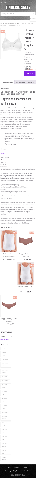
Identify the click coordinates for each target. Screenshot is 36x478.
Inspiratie (17, 467)
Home (2, 23)
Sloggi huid (4, 400)
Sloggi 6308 (4, 386)
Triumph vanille (4, 445)
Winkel (7, 23)
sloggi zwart (4, 418)
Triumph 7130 (4, 424)
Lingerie (2, 336)
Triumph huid (4, 431)
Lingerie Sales (18, 7)
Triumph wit (4, 452)
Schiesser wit (5, 365)
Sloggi (4, 377)
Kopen (30, 74)
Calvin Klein (4, 354)
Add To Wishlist (31, 69)
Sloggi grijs (4, 393)
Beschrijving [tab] (8, 82)
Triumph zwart (4, 458)
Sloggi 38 (5, 381)
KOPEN (2, 153)
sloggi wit (5, 412)
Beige (3, 348)
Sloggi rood (4, 407)
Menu (2, 2)
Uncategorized (14, 23)
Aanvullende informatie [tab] (25, 82)
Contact (25, 467)
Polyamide (5, 359)
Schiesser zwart (5, 371)
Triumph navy (4, 438)
